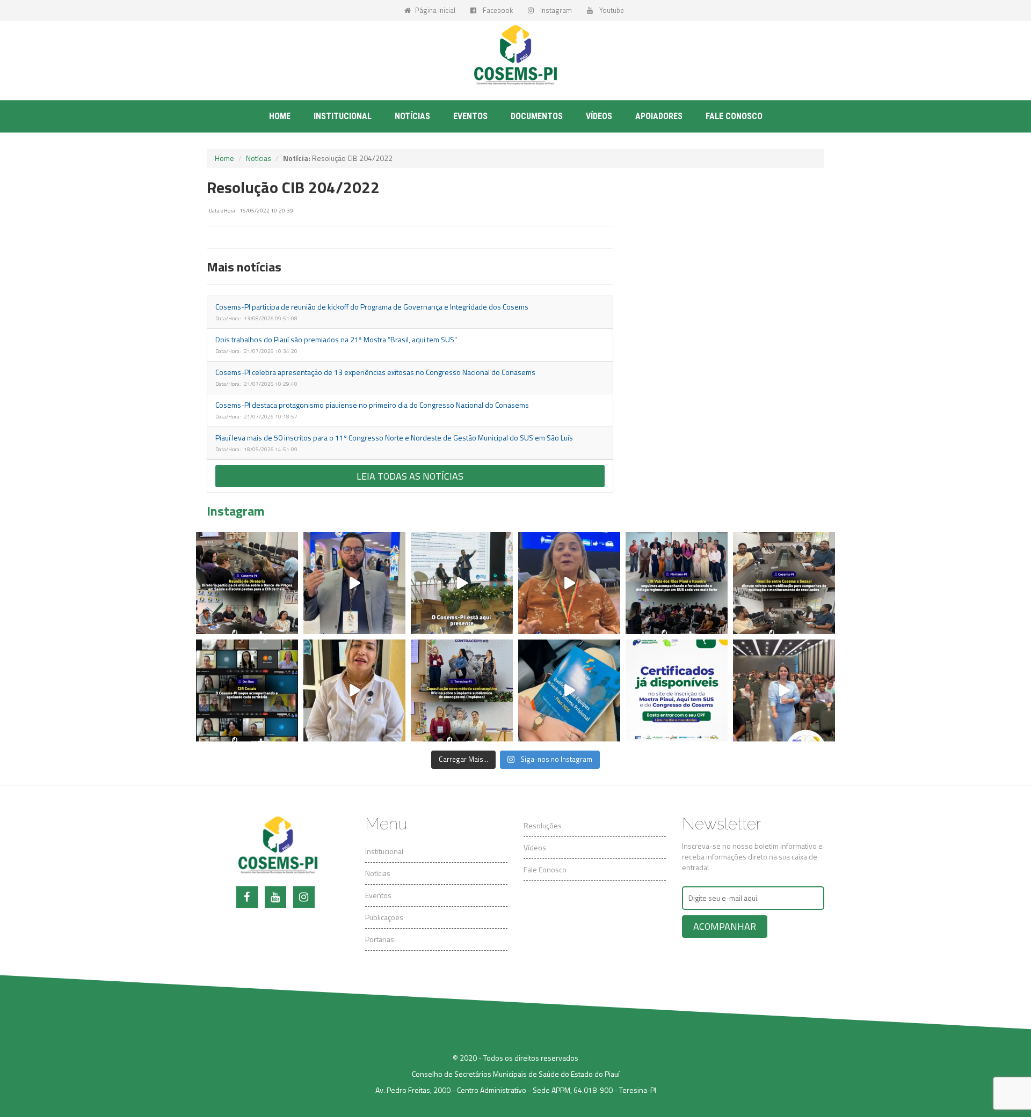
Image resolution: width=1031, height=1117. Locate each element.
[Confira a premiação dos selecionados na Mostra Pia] (784, 690)
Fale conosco (734, 116)
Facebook (496, 10)
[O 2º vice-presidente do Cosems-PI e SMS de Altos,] (569, 690)
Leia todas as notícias (410, 476)
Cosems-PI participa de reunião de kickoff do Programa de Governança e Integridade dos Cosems (371, 306)
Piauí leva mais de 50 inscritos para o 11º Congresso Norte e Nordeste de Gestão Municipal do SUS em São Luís (394, 437)
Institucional (384, 851)
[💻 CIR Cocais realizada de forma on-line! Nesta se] (247, 690)
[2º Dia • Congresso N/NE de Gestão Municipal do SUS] (462, 583)
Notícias (412, 116)
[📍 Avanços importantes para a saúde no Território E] (354, 690)
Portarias (379, 939)
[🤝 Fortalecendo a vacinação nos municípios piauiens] (784, 583)
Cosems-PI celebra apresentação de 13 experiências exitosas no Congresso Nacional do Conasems (375, 372)
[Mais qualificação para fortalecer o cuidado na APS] (462, 690)
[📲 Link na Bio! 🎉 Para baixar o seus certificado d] (677, 690)
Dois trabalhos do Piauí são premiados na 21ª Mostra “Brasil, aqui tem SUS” (336, 339)
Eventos (470, 116)
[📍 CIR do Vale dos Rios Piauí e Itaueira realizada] (677, 583)
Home (280, 116)
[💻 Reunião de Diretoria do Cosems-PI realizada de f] (247, 583)
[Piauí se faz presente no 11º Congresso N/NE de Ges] (569, 583)
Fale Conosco (545, 869)
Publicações (384, 917)
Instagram (554, 10)
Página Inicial (434, 10)
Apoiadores (659, 116)
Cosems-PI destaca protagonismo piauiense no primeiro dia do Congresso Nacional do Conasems (372, 404)
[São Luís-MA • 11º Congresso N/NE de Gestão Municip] (354, 583)
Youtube (610, 10)
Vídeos (599, 116)
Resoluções (543, 825)
